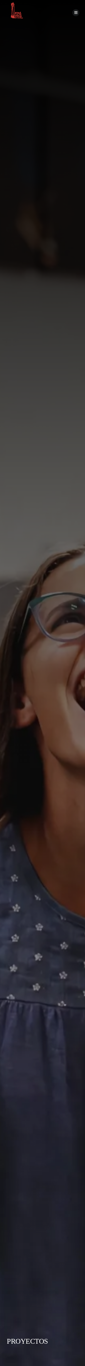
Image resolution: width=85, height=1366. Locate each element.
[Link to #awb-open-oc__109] (76, 12)
